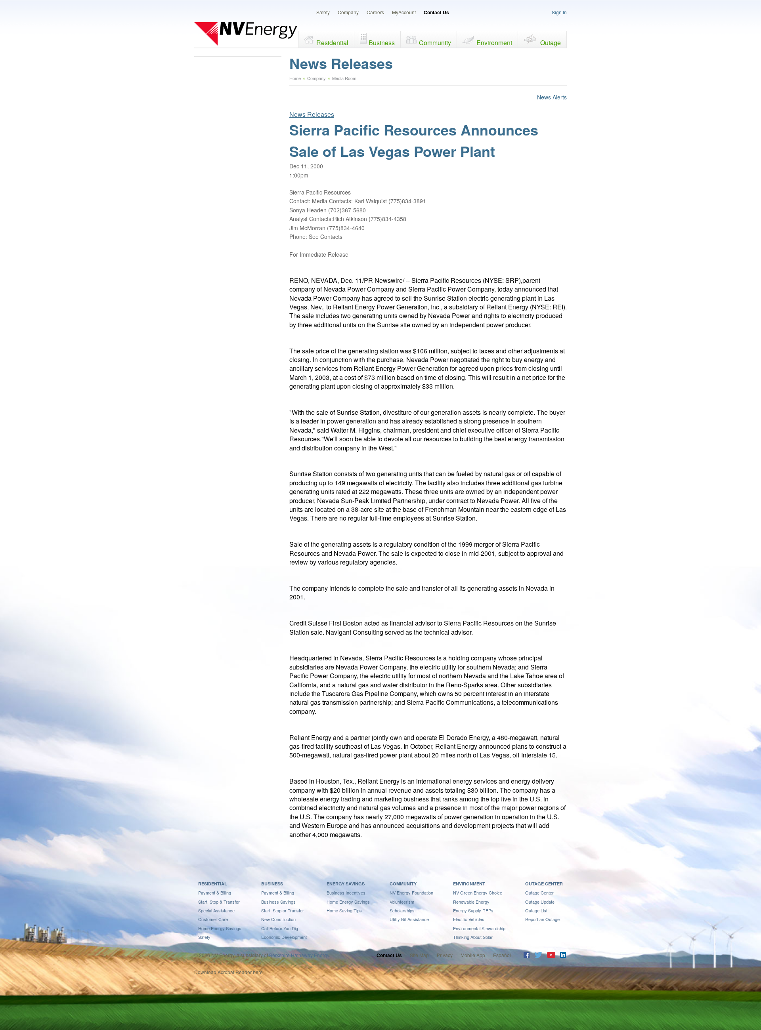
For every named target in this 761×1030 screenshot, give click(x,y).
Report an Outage (542, 919)
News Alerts (552, 97)
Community (435, 42)
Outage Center (539, 892)
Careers (375, 12)
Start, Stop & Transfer (219, 901)
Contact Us (436, 12)
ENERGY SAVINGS (346, 884)
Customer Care (213, 919)
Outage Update (539, 901)
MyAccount (404, 12)
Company (348, 12)
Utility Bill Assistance (409, 919)
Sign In (559, 12)
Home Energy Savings (219, 928)
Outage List (536, 910)
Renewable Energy (471, 901)
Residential (332, 42)
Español (502, 955)
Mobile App (473, 955)
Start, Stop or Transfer (282, 910)
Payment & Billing (214, 892)
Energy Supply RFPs (473, 910)
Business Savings (278, 901)
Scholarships (402, 910)
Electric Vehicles (468, 919)
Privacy (445, 955)
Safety (323, 12)
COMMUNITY (403, 884)
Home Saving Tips (344, 910)
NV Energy (245, 34)
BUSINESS (272, 884)
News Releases (311, 114)
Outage (550, 42)
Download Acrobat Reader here (228, 972)
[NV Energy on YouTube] (551, 955)
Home (295, 78)
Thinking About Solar (473, 937)
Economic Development (284, 937)
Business (382, 42)
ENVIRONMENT (469, 884)
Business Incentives (346, 892)
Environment (494, 42)
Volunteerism (402, 901)
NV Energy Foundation (411, 892)
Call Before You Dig (279, 928)
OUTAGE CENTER (544, 884)
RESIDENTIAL (212, 884)
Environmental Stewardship (479, 928)
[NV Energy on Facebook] (527, 955)
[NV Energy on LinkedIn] (563, 955)
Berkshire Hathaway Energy (299, 955)
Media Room (344, 78)
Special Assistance (216, 910)
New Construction (278, 919)
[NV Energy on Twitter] (538, 955)
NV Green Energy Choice (477, 892)
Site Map (419, 955)
